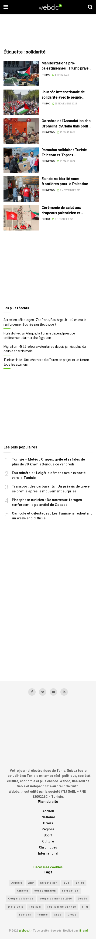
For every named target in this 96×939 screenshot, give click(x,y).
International (48, 853)
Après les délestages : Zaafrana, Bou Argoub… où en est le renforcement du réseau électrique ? (44, 322)
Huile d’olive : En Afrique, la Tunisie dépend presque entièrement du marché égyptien (39, 335)
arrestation (49, 882)
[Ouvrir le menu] (5, 7)
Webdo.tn (25, 930)
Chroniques (48, 847)
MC (48, 75)
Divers (48, 823)
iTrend (83, 930)
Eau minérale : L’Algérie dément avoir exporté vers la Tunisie (49, 475)
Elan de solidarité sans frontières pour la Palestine (64, 181)
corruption (70, 890)
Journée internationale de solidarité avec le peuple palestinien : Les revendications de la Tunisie (64, 95)
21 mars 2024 (67, 161)
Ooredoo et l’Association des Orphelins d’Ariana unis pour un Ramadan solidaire (66, 124)
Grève (72, 914)
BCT (67, 882)
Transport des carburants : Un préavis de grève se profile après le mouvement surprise (50, 488)
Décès (82, 898)
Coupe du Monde (20, 898)
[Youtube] (53, 692)
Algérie (16, 882)
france (42, 914)
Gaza (58, 914)
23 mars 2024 (67, 132)
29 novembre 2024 (65, 103)
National (48, 817)
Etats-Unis (15, 906)
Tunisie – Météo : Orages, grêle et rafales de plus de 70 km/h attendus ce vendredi (48, 461)
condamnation (45, 890)
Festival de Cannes (61, 906)
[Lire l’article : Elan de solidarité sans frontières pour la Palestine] (21, 189)
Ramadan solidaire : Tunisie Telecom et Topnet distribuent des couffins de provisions (64, 153)
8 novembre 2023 (70, 190)
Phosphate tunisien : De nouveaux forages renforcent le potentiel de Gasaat (47, 502)
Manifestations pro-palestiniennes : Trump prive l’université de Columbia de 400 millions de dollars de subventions (65, 66)
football (25, 914)
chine (80, 882)
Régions (48, 829)
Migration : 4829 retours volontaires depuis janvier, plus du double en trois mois (44, 349)
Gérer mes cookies (48, 867)
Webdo (50, 132)
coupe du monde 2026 (55, 898)
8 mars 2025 (61, 75)
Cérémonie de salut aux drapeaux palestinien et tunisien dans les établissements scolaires (62, 210)
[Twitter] (42, 692)
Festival (35, 906)
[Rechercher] (90, 7)
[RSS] (64, 692)
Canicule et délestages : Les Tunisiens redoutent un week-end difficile (52, 515)
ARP (31, 882)
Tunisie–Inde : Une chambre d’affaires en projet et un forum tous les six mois (46, 362)
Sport (48, 835)
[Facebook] (32, 692)
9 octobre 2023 (64, 219)
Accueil (48, 811)
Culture (48, 841)
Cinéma (22, 890)
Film (85, 906)
